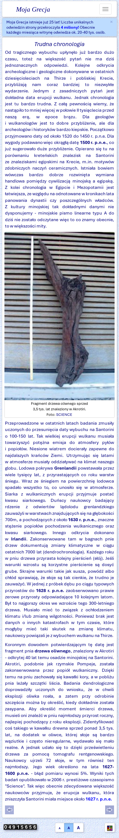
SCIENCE (64, 414)
